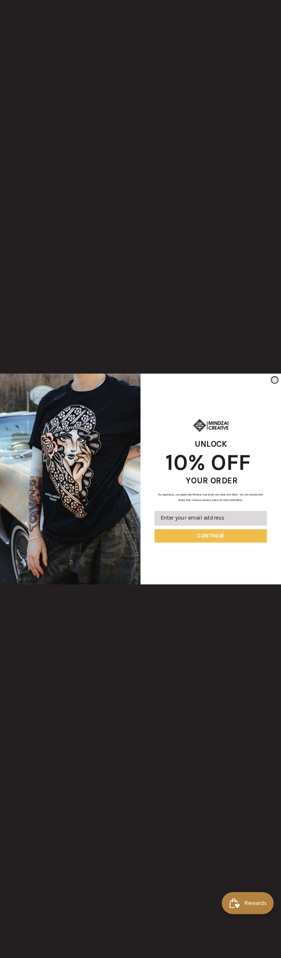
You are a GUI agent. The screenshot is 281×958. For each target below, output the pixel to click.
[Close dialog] (274, 380)
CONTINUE (210, 535)
